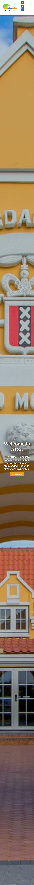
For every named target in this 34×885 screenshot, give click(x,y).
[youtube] (22, 6)
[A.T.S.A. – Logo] (10, 4)
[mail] (22, 9)
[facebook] (22, 2)
